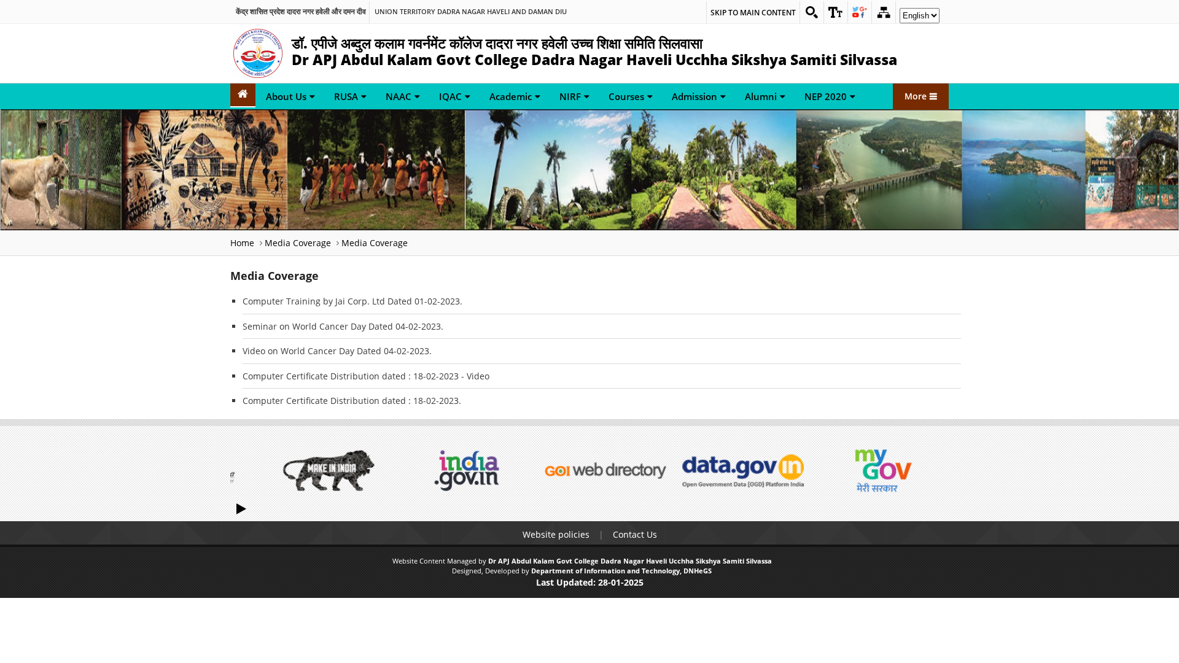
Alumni (761, 96)
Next (936, 470)
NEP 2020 (825, 96)
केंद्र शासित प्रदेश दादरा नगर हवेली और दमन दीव (301, 11)
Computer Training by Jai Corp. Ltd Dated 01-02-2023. (352, 301)
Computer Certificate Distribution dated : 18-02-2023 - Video (366, 376)
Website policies (556, 534)
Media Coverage (298, 243)
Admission (694, 96)
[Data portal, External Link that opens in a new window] (743, 470)
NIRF (570, 96)
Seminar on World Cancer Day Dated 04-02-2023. (343, 326)
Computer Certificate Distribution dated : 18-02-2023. (352, 400)
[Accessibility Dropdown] (835, 12)
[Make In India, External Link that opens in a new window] (328, 470)
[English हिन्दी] (919, 18)
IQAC (450, 96)
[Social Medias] (859, 12)
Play (242, 507)
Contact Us (635, 534)
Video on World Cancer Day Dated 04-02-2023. (337, 351)
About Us (286, 96)
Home (242, 243)
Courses (626, 96)
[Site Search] (811, 12)
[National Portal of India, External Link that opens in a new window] (466, 470)
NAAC (398, 96)
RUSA (346, 96)
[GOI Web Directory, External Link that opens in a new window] (604, 470)
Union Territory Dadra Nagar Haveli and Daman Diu (471, 11)
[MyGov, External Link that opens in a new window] (881, 470)
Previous (242, 470)
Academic (510, 96)
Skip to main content (753, 12)
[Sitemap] (883, 12)
